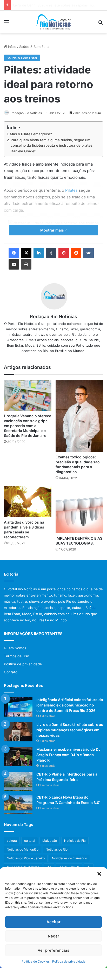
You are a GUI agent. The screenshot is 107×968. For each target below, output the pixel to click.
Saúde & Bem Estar (34, 46)
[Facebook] (14, 253)
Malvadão (49, 841)
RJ (89, 867)
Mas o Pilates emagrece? (31, 134)
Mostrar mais (52, 230)
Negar (53, 936)
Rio (49, 867)
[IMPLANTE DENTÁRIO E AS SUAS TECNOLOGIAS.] (79, 509)
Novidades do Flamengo (69, 858)
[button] (99, 873)
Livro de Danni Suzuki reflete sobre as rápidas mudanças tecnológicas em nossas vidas (69, 730)
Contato (10, 672)
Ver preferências (53, 950)
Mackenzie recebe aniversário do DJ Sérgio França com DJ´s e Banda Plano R (68, 754)
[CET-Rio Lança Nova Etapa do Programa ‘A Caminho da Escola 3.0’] (18, 804)
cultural (29, 841)
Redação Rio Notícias (26, 113)
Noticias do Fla (75, 841)
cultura (12, 841)
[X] (26, 253)
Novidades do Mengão (23, 867)
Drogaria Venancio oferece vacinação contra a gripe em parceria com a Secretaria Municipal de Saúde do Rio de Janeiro (27, 426)
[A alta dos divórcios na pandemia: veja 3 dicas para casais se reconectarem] (27, 501)
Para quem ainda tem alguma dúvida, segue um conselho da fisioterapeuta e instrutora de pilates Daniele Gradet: (51, 145)
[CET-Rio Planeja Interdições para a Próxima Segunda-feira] (18, 781)
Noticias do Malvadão (22, 849)
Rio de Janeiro (69, 867)
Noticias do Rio (57, 849)
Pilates (71, 190)
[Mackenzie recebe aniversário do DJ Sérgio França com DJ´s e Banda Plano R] (18, 756)
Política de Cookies (36, 961)
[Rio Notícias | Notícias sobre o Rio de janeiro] (53, 22)
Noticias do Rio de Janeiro (26, 858)
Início (11, 46)
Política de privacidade (68, 961)
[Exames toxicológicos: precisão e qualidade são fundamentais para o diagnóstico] (79, 416)
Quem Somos (15, 648)
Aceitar (53, 921)
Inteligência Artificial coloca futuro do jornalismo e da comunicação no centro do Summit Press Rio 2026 (69, 705)
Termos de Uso (16, 656)
